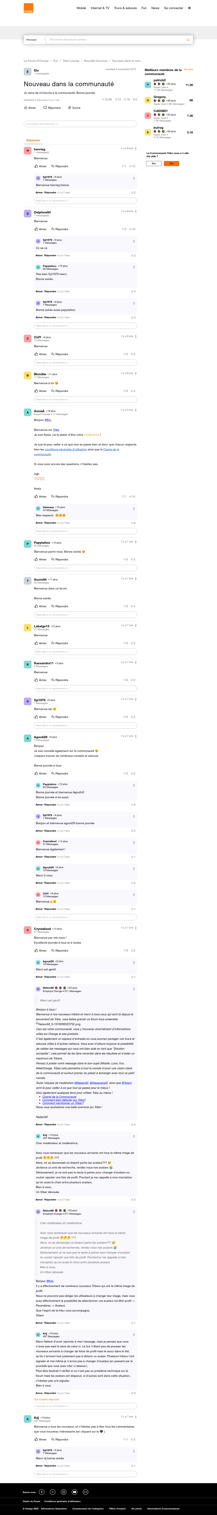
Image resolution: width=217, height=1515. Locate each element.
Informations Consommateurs (163, 1508)
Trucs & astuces (125, 8)
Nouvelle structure (96, 60)
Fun (144, 8)
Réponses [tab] (33, 140)
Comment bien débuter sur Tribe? (63, 1100)
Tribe (56, 429)
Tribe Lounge (71, 60)
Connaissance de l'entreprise (88, 1508)
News (155, 8)
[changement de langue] (189, 8)
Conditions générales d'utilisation (62, 1501)
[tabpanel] (80, 812)
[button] (39, 192)
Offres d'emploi (117, 1508)
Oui (171, 163)
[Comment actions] (136, 148)
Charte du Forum (31, 1501)
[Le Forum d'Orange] (28, 8)
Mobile (81, 8)
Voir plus (188, 69)
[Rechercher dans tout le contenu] (188, 40)
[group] (107, 99)
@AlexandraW (99, 1083)
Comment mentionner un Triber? (63, 1103)
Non (154, 163)
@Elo (48, 420)
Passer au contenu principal (17, 2)
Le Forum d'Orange (36, 60)
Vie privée (136, 1508)
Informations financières (54, 1508)
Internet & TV (100, 8)
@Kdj (50, 1281)
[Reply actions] (134, 178)
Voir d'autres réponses (46, 1399)
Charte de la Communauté (59, 1096)
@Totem (127, 1083)
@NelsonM (81, 1083)
